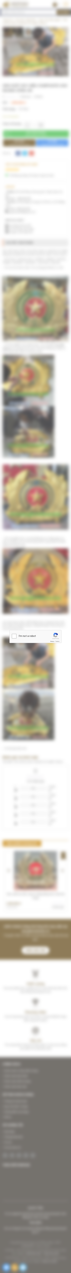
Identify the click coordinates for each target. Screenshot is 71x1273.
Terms (57, 641)
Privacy (52, 641)
